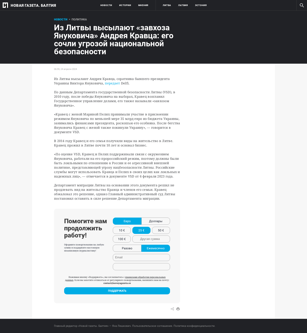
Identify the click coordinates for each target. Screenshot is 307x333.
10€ (122, 230)
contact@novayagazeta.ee (117, 283)
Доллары (155, 221)
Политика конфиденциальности (194, 326)
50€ (161, 230)
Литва (167, 5)
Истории (125, 5)
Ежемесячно (156, 248)
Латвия (183, 5)
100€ (122, 239)
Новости (106, 5)
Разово (127, 248)
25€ (141, 230)
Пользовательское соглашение (152, 326)
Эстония (201, 5)
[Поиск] (301, 5)
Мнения (143, 5)
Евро (127, 221)
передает (112, 83)
